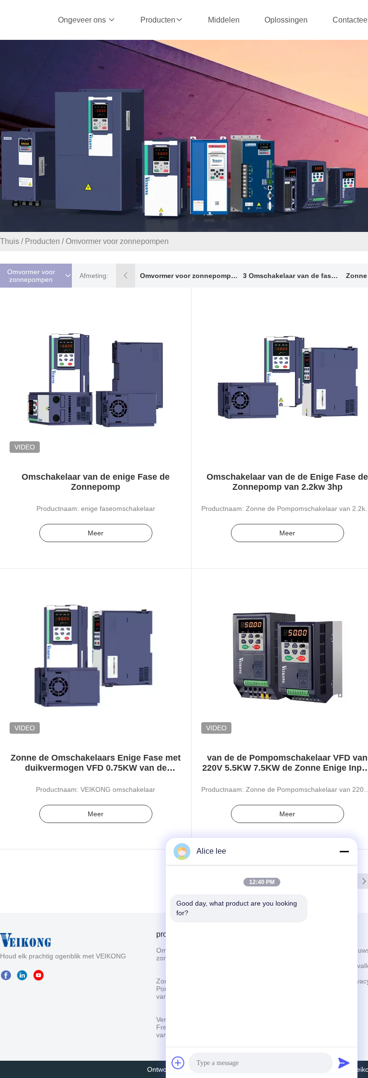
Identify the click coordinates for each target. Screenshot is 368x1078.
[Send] (344, 1062)
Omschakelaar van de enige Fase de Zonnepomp (96, 482)
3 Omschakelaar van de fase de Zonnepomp (292, 275)
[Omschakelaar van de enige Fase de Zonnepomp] (96, 374)
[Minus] (344, 851)
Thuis (9, 241)
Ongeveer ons (83, 20)
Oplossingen (286, 20)
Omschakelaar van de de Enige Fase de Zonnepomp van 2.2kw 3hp (287, 482)
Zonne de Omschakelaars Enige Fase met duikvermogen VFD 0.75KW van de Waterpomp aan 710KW (96, 768)
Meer (96, 533)
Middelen (224, 20)
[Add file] (178, 1062)
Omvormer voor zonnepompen (189, 275)
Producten (157, 20)
